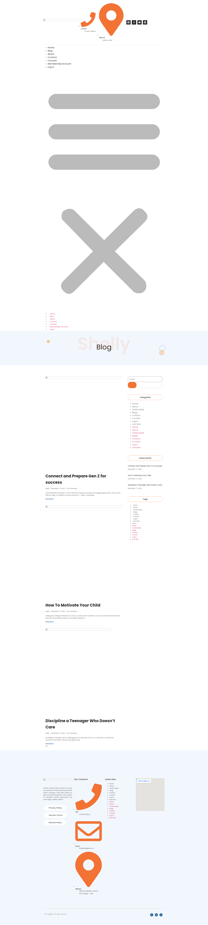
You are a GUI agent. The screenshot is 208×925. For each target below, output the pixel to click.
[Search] (132, 385)
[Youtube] (139, 22)
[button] (104, 191)
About (52, 319)
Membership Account (59, 63)
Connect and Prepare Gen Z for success (145, 466)
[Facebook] (128, 22)
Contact (53, 321)
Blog (52, 316)
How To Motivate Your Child (73, 605)
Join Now (136, 424)
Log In (51, 67)
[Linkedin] (145, 22)
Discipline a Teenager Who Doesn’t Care (145, 485)
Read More (50, 499)
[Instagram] (134, 22)
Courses (53, 324)
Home (52, 314)
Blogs (134, 412)
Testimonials (138, 409)
